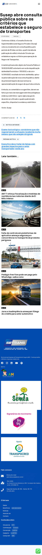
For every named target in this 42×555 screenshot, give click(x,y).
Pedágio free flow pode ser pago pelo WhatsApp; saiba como (19, 275)
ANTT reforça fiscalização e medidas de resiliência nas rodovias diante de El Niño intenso (20, 196)
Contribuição (10, 528)
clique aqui (9, 359)
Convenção (10, 530)
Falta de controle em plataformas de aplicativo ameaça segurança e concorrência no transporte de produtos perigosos (20, 236)
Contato (5, 516)
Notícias (16, 36)
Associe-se (7, 513)
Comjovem (8, 536)
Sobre (5, 505)
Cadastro (10, 533)
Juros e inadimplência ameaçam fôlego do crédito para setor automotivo (20, 312)
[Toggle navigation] (33, 4)
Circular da (8, 525)
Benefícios (12, 508)
